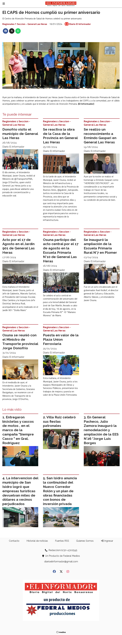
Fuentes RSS (62, 540)
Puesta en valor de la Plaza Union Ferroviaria (61, 339)
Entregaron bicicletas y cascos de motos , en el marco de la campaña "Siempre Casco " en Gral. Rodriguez (18, 430)
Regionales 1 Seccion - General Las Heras (24, 24)
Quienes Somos (85, 540)
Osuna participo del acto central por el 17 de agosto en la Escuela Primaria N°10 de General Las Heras (60, 250)
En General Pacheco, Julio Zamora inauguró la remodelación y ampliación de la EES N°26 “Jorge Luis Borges (101, 430)
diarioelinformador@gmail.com (61, 561)
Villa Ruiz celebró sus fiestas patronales (59, 421)
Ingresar (108, 540)
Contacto (14, 540)
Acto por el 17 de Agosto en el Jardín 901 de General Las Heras (18, 246)
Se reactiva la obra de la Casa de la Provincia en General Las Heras (60, 135)
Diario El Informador (80, 24)
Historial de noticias (37, 540)
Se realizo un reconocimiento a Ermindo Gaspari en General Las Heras (100, 135)
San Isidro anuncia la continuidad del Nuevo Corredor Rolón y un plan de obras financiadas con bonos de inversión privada (60, 491)
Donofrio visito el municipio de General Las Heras (20, 133)
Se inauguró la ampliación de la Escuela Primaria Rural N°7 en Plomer (100, 246)
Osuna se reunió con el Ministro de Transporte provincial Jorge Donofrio (20, 341)
